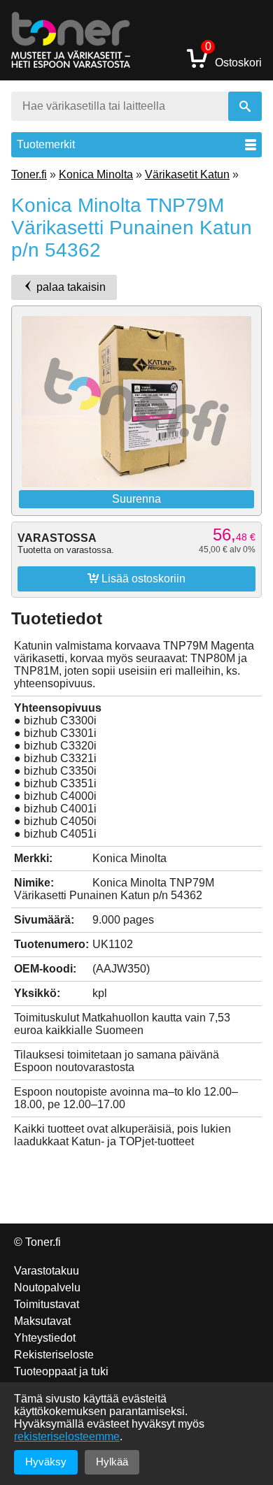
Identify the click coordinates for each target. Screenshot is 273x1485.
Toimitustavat (46, 1304)
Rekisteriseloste (54, 1355)
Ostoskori (233, 58)
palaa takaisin (70, 287)
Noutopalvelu (47, 1287)
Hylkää (112, 1462)
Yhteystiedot (45, 1338)
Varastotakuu (46, 1271)
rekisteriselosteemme (67, 1436)
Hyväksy (45, 1462)
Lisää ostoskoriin (137, 578)
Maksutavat (42, 1321)
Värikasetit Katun (187, 174)
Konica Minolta (96, 174)
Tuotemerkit (46, 144)
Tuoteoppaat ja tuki (61, 1371)
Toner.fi (29, 174)
